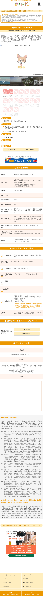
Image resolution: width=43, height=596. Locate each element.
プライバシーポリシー (8, 582)
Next (39, 81)
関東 (20, 11)
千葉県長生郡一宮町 (13, 30)
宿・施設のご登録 (28, 582)
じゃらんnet (11, 149)
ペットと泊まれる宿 (11, 11)
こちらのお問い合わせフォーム (12, 513)
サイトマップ (27, 575)
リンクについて (28, 586)
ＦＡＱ (4, 578)
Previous (3, 81)
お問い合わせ (5, 586)
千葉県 (24, 11)
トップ (3, 11)
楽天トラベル (30, 149)
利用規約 (26, 578)
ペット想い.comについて (8, 575)
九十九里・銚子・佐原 (28, 30)
